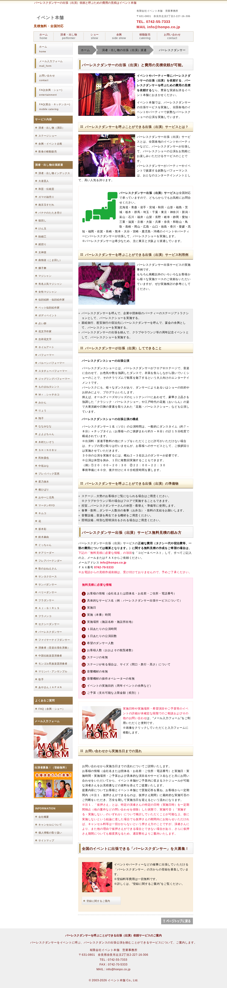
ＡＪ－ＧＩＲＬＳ (48, 608)
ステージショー (47, 135)
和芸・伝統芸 (46, 188)
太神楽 (42, 252)
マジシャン (45, 275)
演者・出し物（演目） (51, 127)
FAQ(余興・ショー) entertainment (50, 92)
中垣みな (43, 465)
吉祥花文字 (45, 339)
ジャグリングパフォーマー (54, 378)
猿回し (42, 220)
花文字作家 (45, 331)
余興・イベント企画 (50, 143)
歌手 (41, 679)
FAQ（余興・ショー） (51, 708)
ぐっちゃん (45, 544)
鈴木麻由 (43, 537)
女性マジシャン (47, 291)
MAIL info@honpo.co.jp (158, 27)
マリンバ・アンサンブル (52, 671)
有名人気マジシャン (50, 283)
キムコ (42, 513)
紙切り (42, 244)
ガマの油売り (46, 196)
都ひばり (43, 489)
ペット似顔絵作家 (48, 307)
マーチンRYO (46, 505)
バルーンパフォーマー (51, 362)
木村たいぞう (46, 442)
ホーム (43, 36)
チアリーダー (46, 552)
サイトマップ (46, 840)
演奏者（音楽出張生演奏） (54, 647)
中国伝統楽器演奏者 (50, 655)
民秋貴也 (43, 457)
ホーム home (43, 49)
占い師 (42, 323)
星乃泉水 (43, 481)
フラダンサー (46, 600)
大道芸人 (43, 181)
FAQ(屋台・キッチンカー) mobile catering (54, 107)
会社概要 (43, 816)
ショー (94, 36)
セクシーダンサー (48, 624)
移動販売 (145, 36)
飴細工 (42, 236)
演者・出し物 (68, 36)
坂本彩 (42, 529)
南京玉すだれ (46, 204)
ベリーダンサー (47, 592)
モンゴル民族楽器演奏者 (52, 663)
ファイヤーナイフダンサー (54, 639)
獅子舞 (42, 268)
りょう (42, 410)
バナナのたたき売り (50, 212)
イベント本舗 (50, 17)
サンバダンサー (47, 584)
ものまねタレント (48, 386)
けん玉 (42, 228)
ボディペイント (47, 315)
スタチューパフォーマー (52, 370)
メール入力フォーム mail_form (51, 63)
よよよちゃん (46, 434)
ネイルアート (46, 347)
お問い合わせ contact (47, 78)
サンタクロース (47, 576)
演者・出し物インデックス (54, 173)
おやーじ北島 (46, 497)
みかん (42, 402)
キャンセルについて (50, 824)
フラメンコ (45, 616)
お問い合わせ (172, 36)
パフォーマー (46, 355)
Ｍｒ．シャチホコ (48, 394)
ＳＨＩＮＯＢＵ (47, 450)
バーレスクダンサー (50, 631)
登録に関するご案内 (98, 900)
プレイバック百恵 (48, 473)
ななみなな (45, 426)
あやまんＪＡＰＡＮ (50, 687)
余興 (119, 36)
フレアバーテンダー (50, 560)
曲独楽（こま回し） (50, 260)
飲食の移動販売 (47, 151)
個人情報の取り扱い (50, 832)
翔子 (41, 418)
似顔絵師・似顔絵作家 (51, 299)
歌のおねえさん (47, 568)
